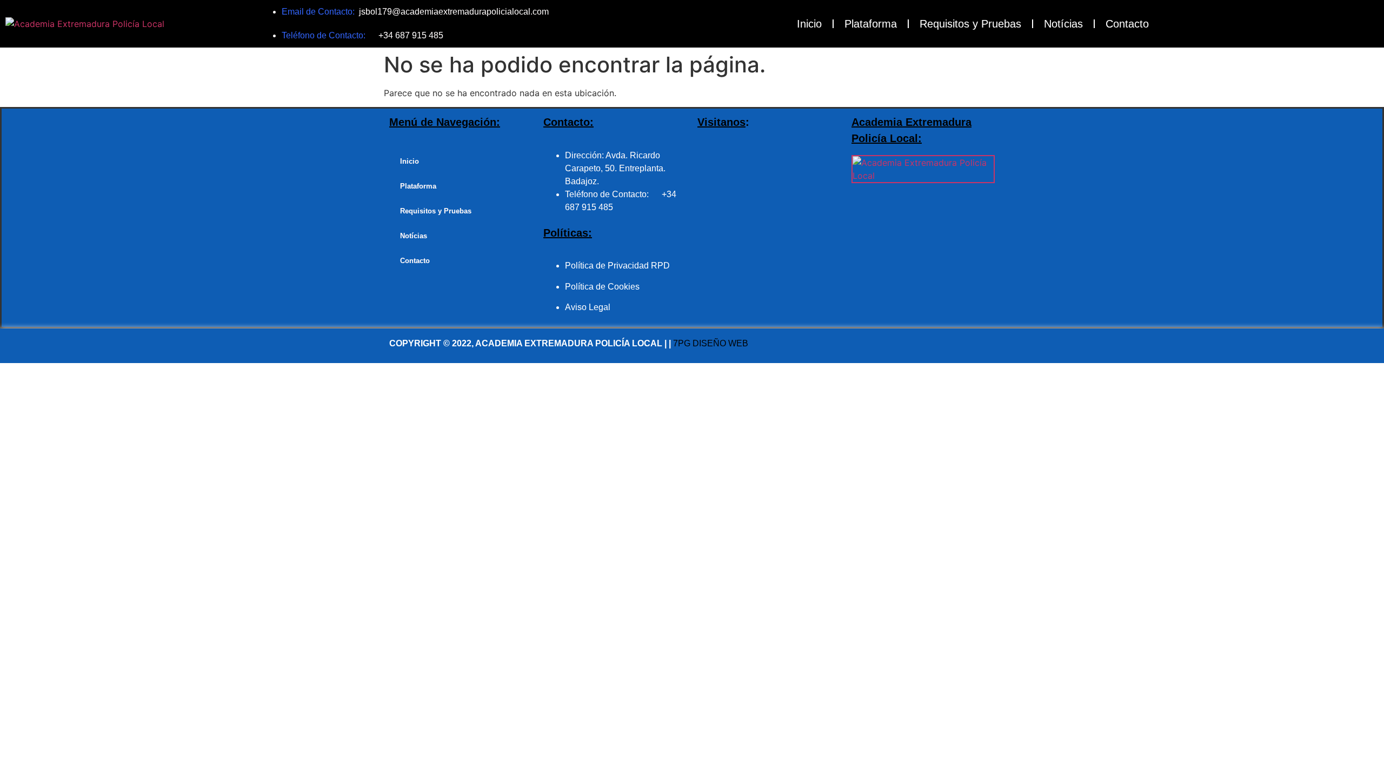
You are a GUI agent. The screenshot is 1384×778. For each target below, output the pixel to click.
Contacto (1127, 24)
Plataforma (870, 24)
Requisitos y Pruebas (970, 24)
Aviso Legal (587, 307)
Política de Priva (596, 265)
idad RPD (651, 265)
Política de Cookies (602, 286)
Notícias (1063, 24)
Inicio (809, 24)
